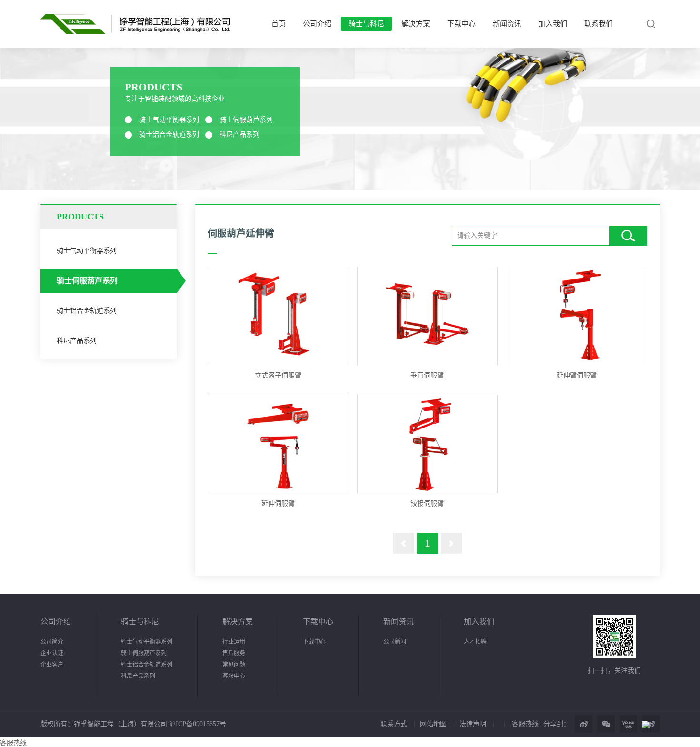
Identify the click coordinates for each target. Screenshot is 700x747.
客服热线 (525, 723)
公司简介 (51, 641)
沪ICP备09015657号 (196, 723)
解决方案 (415, 24)
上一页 (403, 543)
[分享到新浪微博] (583, 724)
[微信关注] (606, 724)
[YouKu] (628, 724)
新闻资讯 (507, 24)
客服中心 (233, 676)
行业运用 (233, 641)
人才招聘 (475, 641)
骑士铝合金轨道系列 (169, 134)
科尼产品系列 (240, 134)
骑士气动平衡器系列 (169, 119)
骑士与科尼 (366, 24)
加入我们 (553, 24)
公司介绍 (317, 24)
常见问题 (233, 664)
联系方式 (393, 723)
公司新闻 (394, 641)
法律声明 (473, 723)
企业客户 (51, 664)
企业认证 (51, 653)
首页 (278, 24)
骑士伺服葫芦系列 (246, 119)
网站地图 (433, 723)
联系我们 (598, 24)
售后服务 (233, 653)
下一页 (451, 543)
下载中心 (461, 24)
